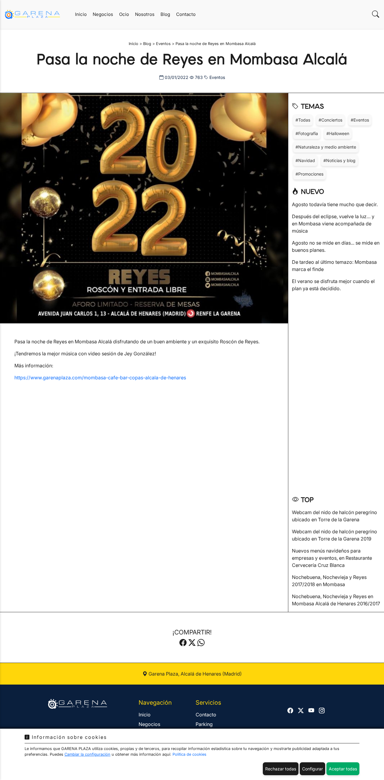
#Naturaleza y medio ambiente (326, 146)
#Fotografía (307, 133)
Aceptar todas (343, 768)
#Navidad (305, 160)
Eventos (216, 77)
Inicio (81, 14)
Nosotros (144, 14)
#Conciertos (330, 119)
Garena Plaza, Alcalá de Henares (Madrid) (194, 674)
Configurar (312, 768)
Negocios (103, 14)
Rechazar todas (280, 768)
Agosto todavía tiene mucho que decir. (335, 204)
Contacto (186, 14)
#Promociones (309, 173)
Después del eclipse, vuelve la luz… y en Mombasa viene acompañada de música (333, 223)
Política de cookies (189, 754)
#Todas (303, 119)
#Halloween (337, 133)
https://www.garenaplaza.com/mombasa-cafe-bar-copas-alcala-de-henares (100, 378)
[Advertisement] (336, 392)
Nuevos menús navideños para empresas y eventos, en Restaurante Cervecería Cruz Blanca (332, 558)
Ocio (124, 14)
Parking (204, 724)
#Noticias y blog (339, 160)
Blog (165, 14)
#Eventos (360, 119)
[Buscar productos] (375, 14)
